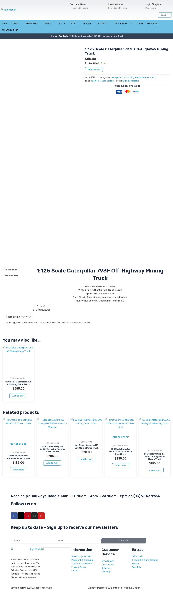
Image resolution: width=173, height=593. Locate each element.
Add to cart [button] (18, 395)
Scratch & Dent (10, 30)
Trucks (61, 23)
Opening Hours (115, 4)
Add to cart (94, 69)
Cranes (14, 23)
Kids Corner (137, 23)
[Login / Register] (141, 6)
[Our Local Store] (65, 6)
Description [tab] (10, 269)
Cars (73, 23)
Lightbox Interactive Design (125, 587)
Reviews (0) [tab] (11, 275)
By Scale (87, 23)
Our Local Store (78, 4)
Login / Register (153, 4)
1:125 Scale (96, 80)
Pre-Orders (153, 23)
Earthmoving (31, 23)
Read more (18, 469)
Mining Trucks (149, 77)
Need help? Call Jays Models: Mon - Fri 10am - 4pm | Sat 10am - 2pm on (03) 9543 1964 (85, 496)
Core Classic (108, 80)
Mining (48, 23)
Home (4, 23)
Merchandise (121, 23)
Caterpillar (116, 77)
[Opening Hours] (104, 6)
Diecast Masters (131, 80)
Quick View (18, 372)
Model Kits (103, 23)
